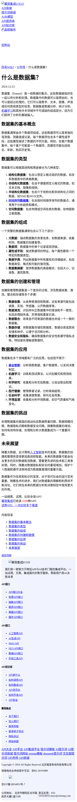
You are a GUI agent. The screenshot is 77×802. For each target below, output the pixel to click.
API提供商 (8, 21)
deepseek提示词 (52, 753)
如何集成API (16, 685)
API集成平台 (32, 749)
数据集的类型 (17, 526)
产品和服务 (8, 29)
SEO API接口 (16, 648)
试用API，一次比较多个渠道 (19, 505)
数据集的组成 (17, 530)
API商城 (6, 8)
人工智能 (36, 452)
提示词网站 (21, 753)
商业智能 (14, 365)
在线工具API (16, 658)
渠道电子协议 (16, 731)
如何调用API (16, 680)
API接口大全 (16, 592)
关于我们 (14, 716)
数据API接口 (16, 653)
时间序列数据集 (19, 200)
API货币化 (14, 690)
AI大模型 (7, 16)
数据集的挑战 (17, 543)
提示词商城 (8, 12)
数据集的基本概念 (20, 522)
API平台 (18, 749)
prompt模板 (35, 753)
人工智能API (16, 633)
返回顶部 (6, 555)
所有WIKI (7, 67)
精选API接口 (16, 607)
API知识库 (8, 25)
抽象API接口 (16, 602)
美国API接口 (16, 612)
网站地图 (14, 741)
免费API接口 (16, 597)
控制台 (5, 45)
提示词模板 (47, 749)
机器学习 (7, 110)
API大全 (6, 749)
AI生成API (14, 638)
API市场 (13, 757)
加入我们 (14, 721)
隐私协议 (14, 736)
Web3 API (14, 643)
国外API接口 (16, 617)
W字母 (21, 67)
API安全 (13, 700)
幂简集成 (7, 501)
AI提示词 (61, 749)
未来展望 (14, 547)
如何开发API (16, 695)
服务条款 (14, 726)
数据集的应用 (17, 539)
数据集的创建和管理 (21, 535)
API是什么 (14, 675)
